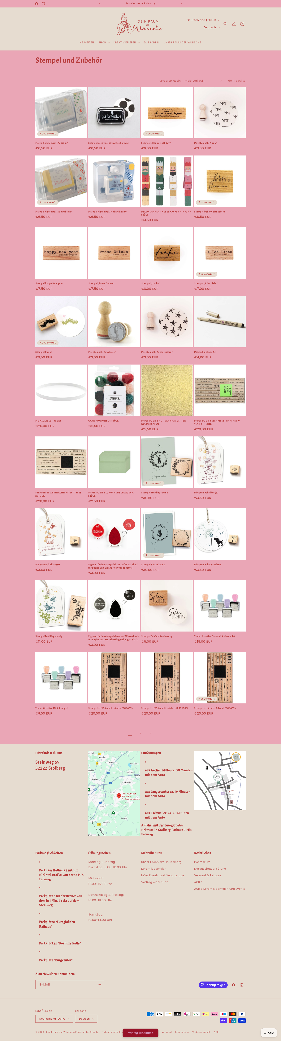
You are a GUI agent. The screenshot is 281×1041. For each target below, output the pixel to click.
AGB (216, 1032)
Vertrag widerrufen (154, 882)
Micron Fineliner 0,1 (205, 352)
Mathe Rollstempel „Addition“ (51, 143)
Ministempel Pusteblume (207, 564)
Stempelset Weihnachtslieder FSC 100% (110, 708)
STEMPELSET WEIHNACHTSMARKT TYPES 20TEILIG (58, 494)
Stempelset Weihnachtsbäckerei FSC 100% (164, 708)
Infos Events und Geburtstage (162, 875)
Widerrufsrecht (201, 1032)
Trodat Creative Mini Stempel (51, 708)
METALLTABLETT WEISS (48, 420)
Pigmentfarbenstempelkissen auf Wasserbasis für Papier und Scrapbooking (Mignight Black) (113, 638)
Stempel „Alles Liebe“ (206, 283)
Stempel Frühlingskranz (154, 492)
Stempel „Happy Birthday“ (156, 143)
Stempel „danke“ (150, 283)
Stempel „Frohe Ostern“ (101, 283)
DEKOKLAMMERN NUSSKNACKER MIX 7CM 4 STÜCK (166, 213)
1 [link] (130, 733)
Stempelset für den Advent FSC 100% (215, 708)
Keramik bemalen (153, 869)
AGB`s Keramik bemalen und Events (219, 889)
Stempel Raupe (43, 352)
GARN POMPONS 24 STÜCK (103, 420)
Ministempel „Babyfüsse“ (102, 352)
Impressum (202, 862)
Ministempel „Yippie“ (206, 143)
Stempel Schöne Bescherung (157, 636)
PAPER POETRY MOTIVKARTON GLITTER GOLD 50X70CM (163, 422)
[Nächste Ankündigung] (181, 3)
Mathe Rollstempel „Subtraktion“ (53, 211)
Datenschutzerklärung (210, 869)
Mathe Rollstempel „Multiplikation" (107, 211)
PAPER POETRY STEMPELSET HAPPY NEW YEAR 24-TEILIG (217, 422)
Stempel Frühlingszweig (48, 636)
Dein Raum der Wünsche (60, 1032)
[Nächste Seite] (151, 733)
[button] (103, 42)
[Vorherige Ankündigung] (100, 3)
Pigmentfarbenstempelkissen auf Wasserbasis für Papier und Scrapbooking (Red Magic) (113, 566)
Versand (167, 1032)
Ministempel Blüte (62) (206, 492)
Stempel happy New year (49, 283)
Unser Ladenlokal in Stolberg (161, 862)
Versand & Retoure (207, 875)
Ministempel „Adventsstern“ (157, 352)
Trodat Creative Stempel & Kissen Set (214, 636)
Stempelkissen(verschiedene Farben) (108, 143)
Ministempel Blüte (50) (48, 564)
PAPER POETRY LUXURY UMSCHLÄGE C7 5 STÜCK (111, 494)
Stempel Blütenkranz (153, 564)
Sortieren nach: (170, 81)
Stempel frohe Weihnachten (209, 211)
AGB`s (198, 882)
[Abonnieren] (100, 984)
